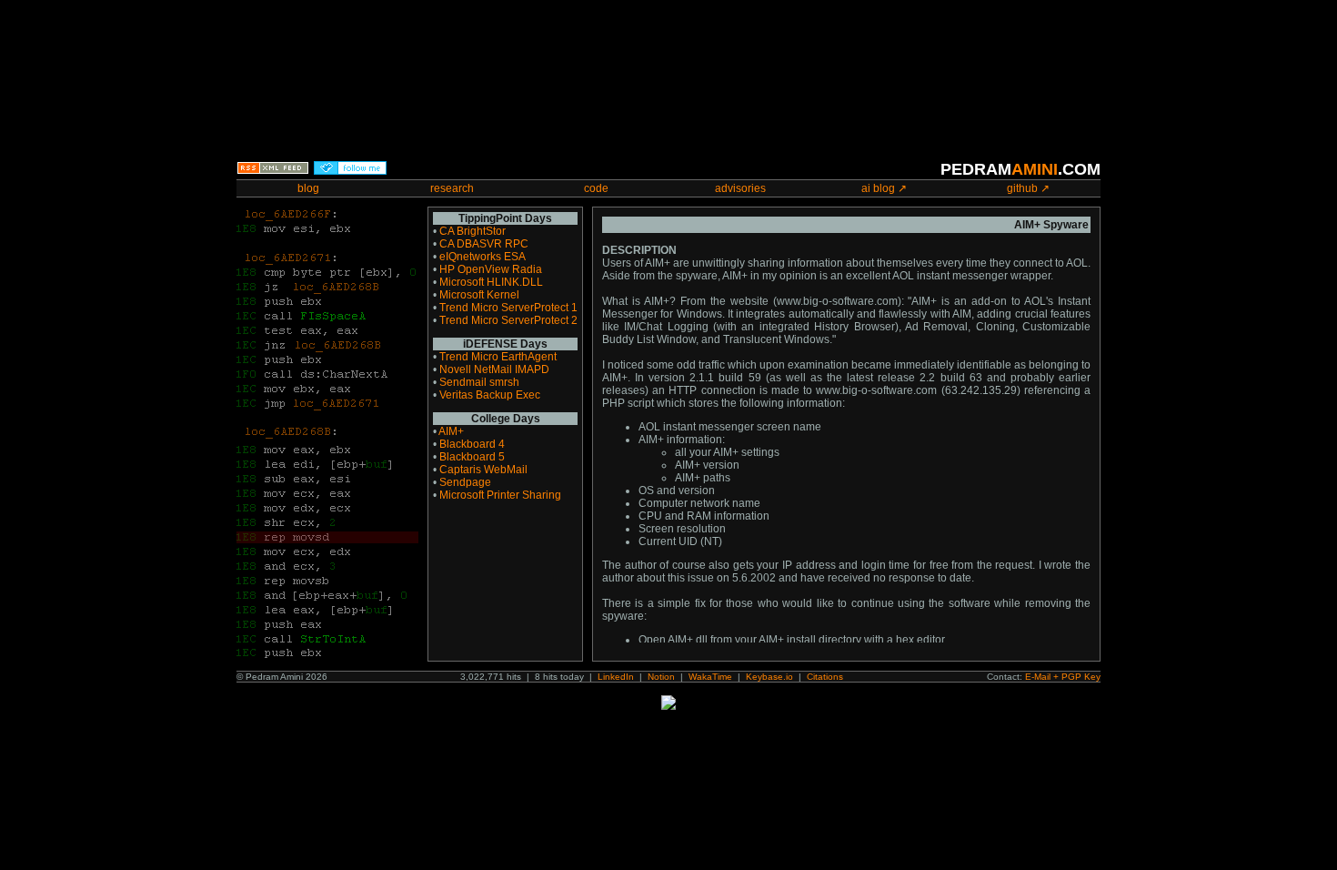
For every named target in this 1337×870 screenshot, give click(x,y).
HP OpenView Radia (490, 269)
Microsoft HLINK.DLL (491, 282)
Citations (825, 677)
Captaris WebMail (483, 469)
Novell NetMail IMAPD (494, 369)
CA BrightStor (472, 231)
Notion (661, 677)
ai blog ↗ (884, 188)
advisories (740, 188)
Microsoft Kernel (479, 294)
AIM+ (451, 431)
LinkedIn (616, 677)
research (452, 188)
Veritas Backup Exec (489, 395)
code (596, 188)
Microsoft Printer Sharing (500, 495)
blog (308, 188)
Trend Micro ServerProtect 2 (508, 320)
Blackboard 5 (472, 456)
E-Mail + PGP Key (1063, 677)
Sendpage (465, 482)
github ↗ (1028, 188)
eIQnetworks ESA (482, 256)
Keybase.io (769, 677)
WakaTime (710, 677)
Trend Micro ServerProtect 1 (508, 307)
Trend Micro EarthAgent (498, 356)
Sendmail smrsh (479, 382)
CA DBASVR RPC (483, 244)
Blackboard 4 (472, 444)
